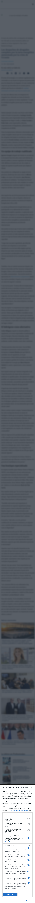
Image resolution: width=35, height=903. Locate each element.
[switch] (28, 818)
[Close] (31, 787)
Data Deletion (8, 900)
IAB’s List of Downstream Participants (19, 810)
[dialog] (17, 844)
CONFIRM (10, 894)
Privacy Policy (26, 900)
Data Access (17, 900)
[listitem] (17, 815)
